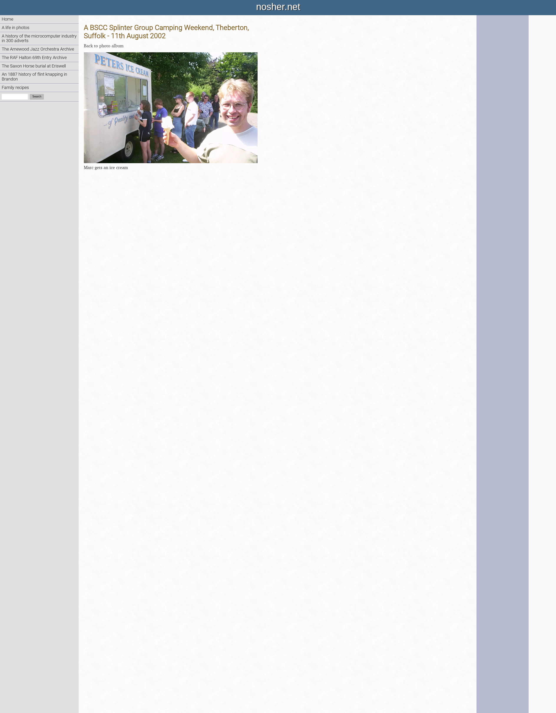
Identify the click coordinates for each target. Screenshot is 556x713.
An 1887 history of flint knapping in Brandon (34, 77)
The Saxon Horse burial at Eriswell (34, 66)
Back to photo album (104, 45)
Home (7, 19)
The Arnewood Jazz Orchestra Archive (38, 49)
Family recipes (15, 87)
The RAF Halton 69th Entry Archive (34, 57)
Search (36, 96)
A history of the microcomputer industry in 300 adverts (39, 38)
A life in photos (15, 27)
